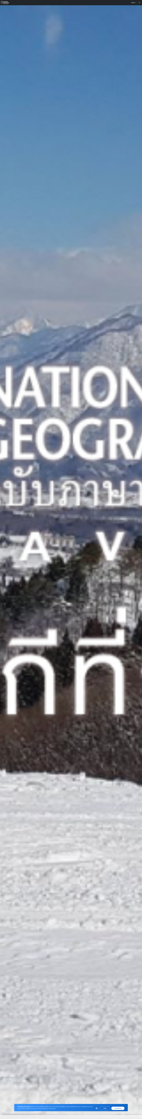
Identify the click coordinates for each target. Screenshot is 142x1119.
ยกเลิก (104, 1108)
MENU (133, 2)
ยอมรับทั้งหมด (117, 1108)
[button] (139, 2)
